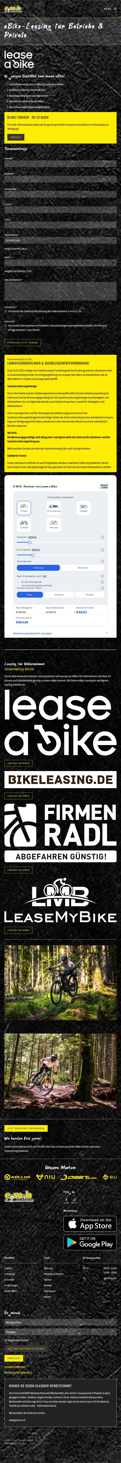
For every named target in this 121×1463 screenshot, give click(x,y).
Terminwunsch (11, 234)
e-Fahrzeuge (10, 1285)
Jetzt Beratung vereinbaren (26, 1128)
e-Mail (8, 219)
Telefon (8, 204)
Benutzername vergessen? (18, 1372)
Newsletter (9, 321)
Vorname (9, 158)
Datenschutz (10, 307)
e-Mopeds (9, 1274)
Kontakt (15, 137)
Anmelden (14, 1358)
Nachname (9, 173)
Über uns (48, 1268)
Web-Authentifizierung (29, 1348)
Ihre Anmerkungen (13, 279)
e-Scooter (9, 1279)
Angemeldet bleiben (18, 1340)
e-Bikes (8, 1268)
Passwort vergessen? (15, 1366)
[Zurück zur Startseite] (13, 9)
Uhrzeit (8, 257)
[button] (110, 9)
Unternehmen (11, 189)
